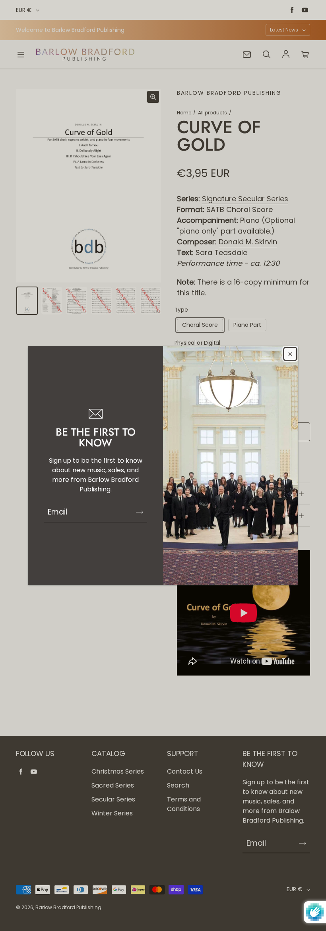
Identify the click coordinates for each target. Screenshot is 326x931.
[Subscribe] (139, 512)
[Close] (290, 354)
